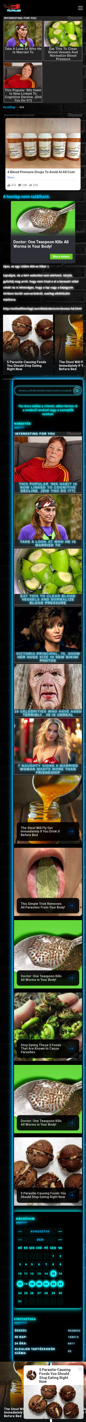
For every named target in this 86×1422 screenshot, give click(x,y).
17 (20, 1284)
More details (61, 256)
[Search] (77, 390)
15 (53, 1273)
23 (60, 1284)
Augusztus (40, 1231)
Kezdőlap (9, 107)
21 (46, 1284)
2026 (40, 1239)
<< (20, 1231)
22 (53, 1284)
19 (32, 1284)
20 (39, 1284)
